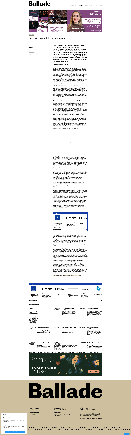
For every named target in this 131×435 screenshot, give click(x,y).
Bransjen (31, 34)
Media (76, 275)
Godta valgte (15, 431)
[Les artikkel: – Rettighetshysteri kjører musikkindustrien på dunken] (65, 315)
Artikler (73, 5)
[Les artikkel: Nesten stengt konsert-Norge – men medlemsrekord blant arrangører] (40, 346)
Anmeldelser (89, 5)
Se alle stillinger (57, 229)
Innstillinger (8, 431)
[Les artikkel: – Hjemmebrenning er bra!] (40, 330)
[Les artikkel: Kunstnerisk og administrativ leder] (72, 221)
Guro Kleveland (33, 410)
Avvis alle (22, 431)
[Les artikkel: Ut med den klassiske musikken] (65, 346)
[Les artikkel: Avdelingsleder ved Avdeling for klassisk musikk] (59, 221)
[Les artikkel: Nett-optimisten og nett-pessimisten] (90, 330)
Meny (100, 5)
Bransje (54, 275)
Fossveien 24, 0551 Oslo (60, 410)
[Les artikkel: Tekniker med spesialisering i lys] (86, 292)
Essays (61, 275)
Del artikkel (31, 47)
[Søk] (96, 5)
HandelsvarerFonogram (66, 275)
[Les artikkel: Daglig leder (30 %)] (99, 292)
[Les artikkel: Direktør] (84, 221)
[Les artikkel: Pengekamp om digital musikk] (65, 330)
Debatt (57, 275)
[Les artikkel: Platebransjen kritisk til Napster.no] (90, 315)
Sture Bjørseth (33, 414)
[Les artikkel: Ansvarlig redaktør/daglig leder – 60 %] (73, 292)
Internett (72, 275)
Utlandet (79, 275)
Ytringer (80, 5)
